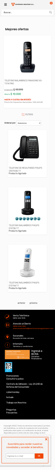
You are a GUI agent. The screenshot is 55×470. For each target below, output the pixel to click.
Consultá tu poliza (14, 379)
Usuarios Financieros (36, 358)
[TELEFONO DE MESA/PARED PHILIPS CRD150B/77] (27, 148)
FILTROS (29, 114)
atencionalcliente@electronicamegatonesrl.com (15, 328)
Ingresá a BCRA (36, 351)
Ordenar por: (10, 123)
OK (39, 456)
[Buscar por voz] (46, 12)
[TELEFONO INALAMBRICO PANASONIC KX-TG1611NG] (27, 57)
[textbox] (24, 12)
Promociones (12, 376)
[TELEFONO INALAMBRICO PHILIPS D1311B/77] (27, 205)
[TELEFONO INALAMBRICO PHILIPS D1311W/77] (27, 262)
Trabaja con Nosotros (16, 402)
